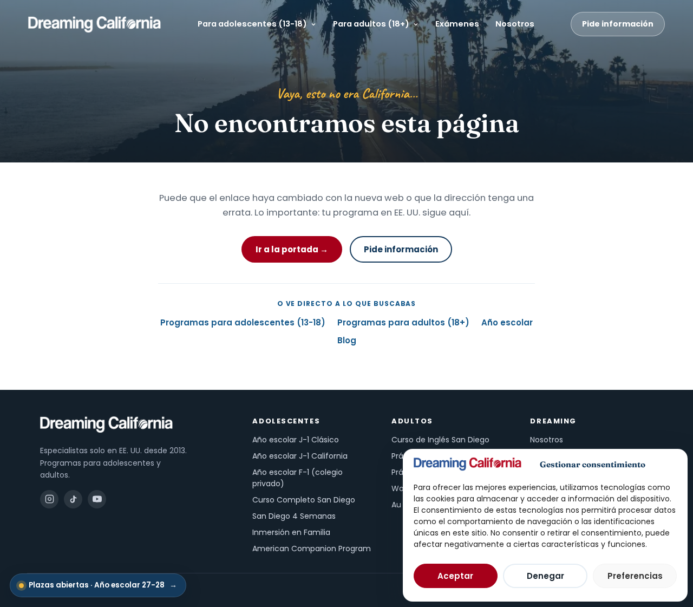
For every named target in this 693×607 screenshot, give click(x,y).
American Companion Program (311, 548)
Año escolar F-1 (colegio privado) (297, 478)
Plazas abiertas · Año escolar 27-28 (103, 585)
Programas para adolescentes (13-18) (242, 322)
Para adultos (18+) (371, 23)
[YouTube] (97, 499)
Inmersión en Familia (291, 532)
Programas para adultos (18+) (403, 322)
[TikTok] (73, 499)
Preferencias (635, 576)
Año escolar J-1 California (300, 456)
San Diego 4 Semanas (294, 516)
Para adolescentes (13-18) (252, 23)
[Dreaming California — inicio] (94, 24)
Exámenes (457, 23)
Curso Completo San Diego (303, 499)
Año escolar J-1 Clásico (295, 439)
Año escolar (507, 322)
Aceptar (455, 576)
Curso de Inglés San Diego (440, 439)
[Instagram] (49, 499)
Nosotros (514, 23)
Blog (346, 340)
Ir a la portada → (292, 249)
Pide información (617, 23)
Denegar (545, 576)
